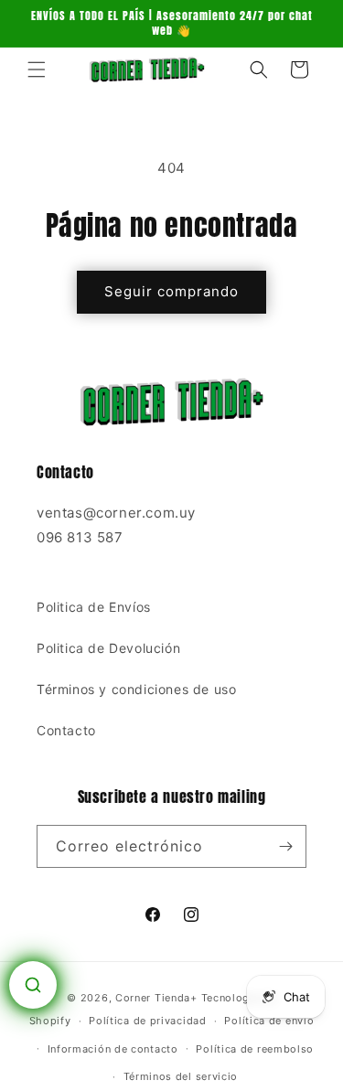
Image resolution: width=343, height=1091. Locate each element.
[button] (36, 69)
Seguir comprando (171, 291)
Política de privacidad (147, 1020)
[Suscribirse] (285, 846)
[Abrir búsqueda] (33, 985)
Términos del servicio (181, 1076)
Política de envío (269, 1020)
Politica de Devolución (108, 648)
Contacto (66, 730)
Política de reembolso (255, 1049)
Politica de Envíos (94, 607)
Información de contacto (113, 1049)
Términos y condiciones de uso (136, 689)
